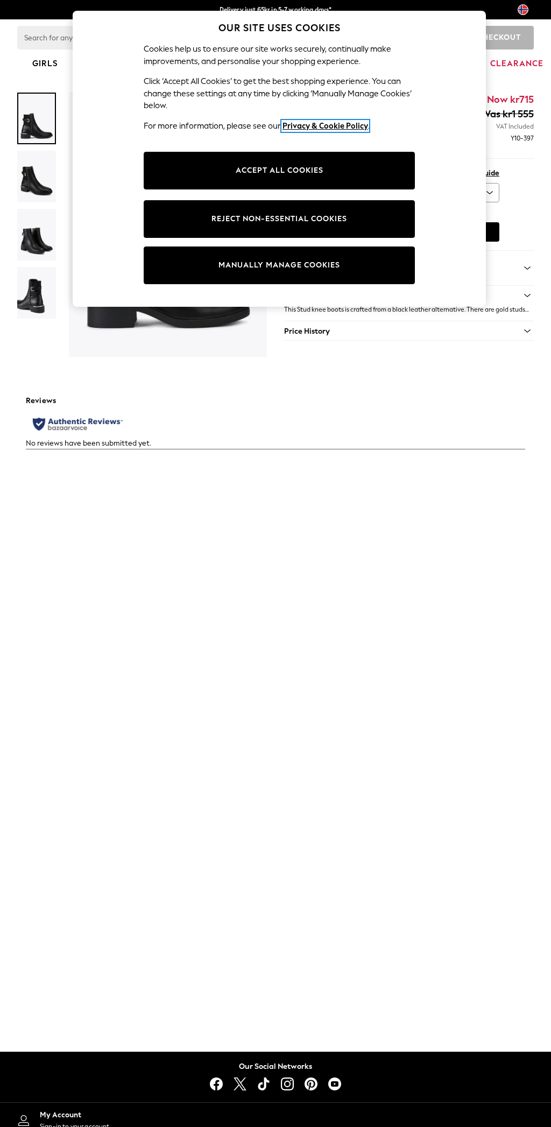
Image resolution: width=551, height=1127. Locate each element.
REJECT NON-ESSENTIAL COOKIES (279, 218)
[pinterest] (311, 1084)
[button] (409, 331)
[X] (240, 1084)
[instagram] (287, 1084)
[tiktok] (264, 1084)
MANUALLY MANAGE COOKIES (279, 265)
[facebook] (216, 1084)
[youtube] (335, 1084)
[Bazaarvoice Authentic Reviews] (77, 424)
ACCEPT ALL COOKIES (279, 170)
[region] (279, 159)
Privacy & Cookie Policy (325, 126)
